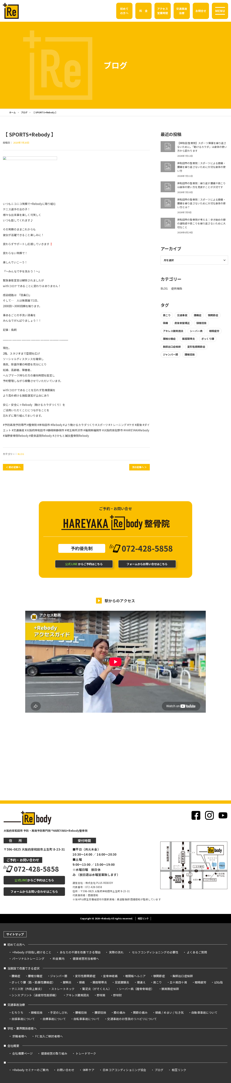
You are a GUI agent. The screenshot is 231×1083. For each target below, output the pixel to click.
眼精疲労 (214, 331)
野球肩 (101, 995)
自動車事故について (204, 1012)
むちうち (17, 1012)
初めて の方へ (124, 11)
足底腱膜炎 (122, 982)
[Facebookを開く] (195, 815)
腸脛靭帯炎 (188, 338)
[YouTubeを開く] (223, 815)
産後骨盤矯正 (182, 323)
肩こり (167, 315)
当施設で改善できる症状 (23, 968)
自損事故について (23, 1019)
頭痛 (165, 323)
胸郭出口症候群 (172, 346)
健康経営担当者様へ (86, 958)
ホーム (12, 112)
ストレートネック (63, 989)
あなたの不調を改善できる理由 (80, 952)
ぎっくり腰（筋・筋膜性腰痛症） (33, 982)
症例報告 (176, 288)
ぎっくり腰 (207, 338)
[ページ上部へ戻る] (221, 930)
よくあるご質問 (197, 952)
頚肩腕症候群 (170, 989)
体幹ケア (88, 1070)
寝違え (141, 982)
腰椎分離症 (169, 338)
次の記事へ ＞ (139, 467)
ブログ (24, 112)
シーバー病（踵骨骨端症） (136, 989)
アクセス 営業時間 (162, 11)
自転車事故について (86, 1019)
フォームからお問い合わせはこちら (34, 891)
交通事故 (182, 315)
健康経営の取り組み (54, 1053)
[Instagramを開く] (209, 815)
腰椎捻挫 (190, 354)
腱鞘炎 (67, 982)
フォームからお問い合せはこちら (147, 564)
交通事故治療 (16, 1004)
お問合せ (200, 11)
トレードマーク (86, 1053)
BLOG (21, 454)
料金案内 (58, 958)
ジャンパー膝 (170, 354)
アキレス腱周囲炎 (173, 331)
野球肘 (117, 995)
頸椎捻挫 (201, 323)
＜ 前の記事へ (13, 467)
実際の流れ (116, 952)
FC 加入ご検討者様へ (49, 1036)
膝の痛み (119, 1012)
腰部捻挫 (100, 1012)
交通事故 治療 (181, 11)
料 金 (143, 11)
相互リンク (143, 918)
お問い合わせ (65, 1070)
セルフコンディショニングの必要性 (155, 952)
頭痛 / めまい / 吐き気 (169, 1012)
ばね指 (218, 982)
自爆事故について (54, 1019)
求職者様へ (19, 1036)
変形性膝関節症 (196, 346)
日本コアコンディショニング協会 (124, 1070)
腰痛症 (197, 315)
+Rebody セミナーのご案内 (30, 1070)
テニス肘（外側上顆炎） (28, 989)
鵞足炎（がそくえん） (96, 989)
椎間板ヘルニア (135, 976)
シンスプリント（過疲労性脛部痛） (35, 995)
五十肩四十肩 (178, 982)
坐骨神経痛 (110, 976)
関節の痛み (140, 1012)
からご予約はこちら (84, 564)
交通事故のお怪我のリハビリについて (132, 1019)
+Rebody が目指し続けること (31, 952)
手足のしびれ (59, 1012)
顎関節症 (213, 315)
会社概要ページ (22, 1053)
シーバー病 (196, 331)
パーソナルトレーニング (28, 958)
